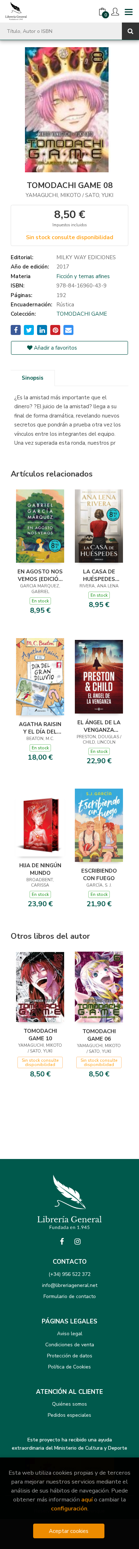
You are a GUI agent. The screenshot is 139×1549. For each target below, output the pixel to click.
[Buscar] (130, 31)
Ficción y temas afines (83, 276)
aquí (87, 1499)
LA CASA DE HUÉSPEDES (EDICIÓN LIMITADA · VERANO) (99, 575)
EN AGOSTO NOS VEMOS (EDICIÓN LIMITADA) (40, 575)
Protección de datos (69, 1355)
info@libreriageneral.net (69, 1285)
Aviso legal (69, 1333)
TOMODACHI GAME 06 (99, 1035)
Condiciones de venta (69, 1344)
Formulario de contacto (69, 1296)
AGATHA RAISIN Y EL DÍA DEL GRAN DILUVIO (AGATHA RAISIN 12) (40, 728)
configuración (69, 1508)
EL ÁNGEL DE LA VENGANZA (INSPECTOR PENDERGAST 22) (98, 726)
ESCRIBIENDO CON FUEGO (99, 874)
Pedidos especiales (69, 1415)
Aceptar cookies (68, 1531)
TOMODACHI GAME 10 (40, 1034)
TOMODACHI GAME (81, 313)
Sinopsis (32, 377)
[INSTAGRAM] (77, 1241)
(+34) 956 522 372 (69, 1274)
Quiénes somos (69, 1404)
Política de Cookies (69, 1366)
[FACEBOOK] (61, 1241)
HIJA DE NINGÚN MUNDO (40, 869)
